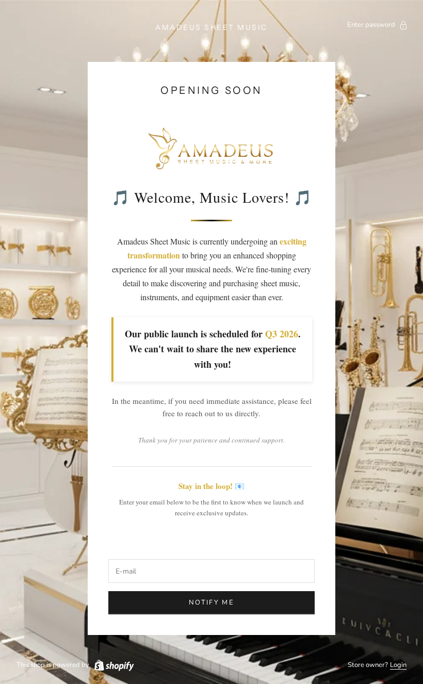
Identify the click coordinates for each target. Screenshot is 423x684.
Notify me (211, 602)
